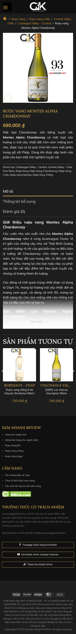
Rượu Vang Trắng (43, 174)
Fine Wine (9, 170)
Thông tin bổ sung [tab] (19, 201)
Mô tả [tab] (8, 191)
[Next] (73, 379)
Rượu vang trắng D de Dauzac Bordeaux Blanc (19, 391)
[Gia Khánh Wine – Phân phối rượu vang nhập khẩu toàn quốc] (38, 7)
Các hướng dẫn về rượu (17, 475)
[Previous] (3, 379)
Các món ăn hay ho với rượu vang (23, 485)
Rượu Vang (22, 170)
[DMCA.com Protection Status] (16, 493)
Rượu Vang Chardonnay (43, 170)
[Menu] (7, 7)
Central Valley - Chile (60, 167)
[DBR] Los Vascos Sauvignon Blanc (56, 391)
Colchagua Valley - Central (31, 167)
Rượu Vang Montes (21, 174)
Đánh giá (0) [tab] (14, 211)
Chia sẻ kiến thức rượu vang (20, 480)
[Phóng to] (8, 98)
